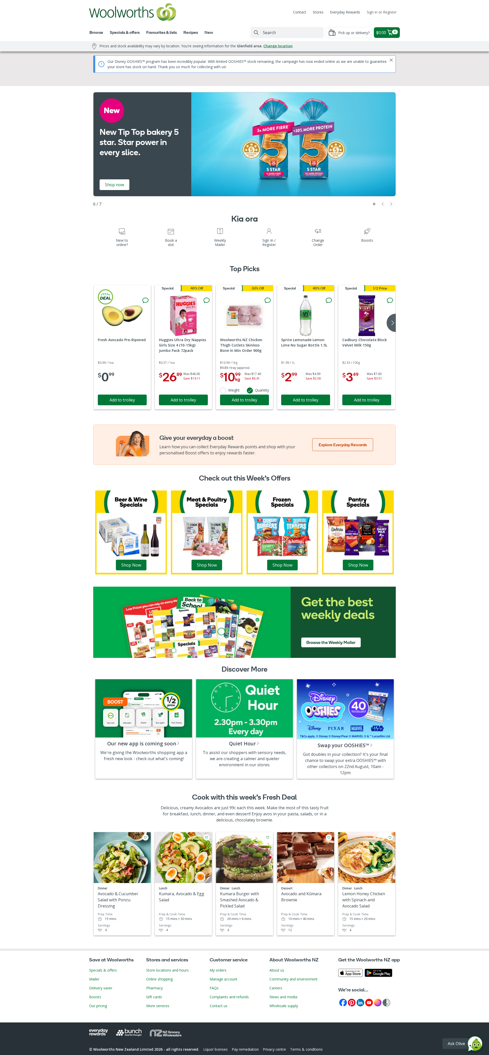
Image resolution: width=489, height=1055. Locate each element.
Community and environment (293, 979)
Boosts (95, 996)
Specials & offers (103, 970)
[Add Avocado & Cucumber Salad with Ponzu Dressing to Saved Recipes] (145, 837)
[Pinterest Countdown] (352, 1002)
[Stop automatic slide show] (374, 204)
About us (276, 970)
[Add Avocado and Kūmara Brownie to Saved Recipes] (328, 837)
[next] (391, 323)
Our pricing (98, 1005)
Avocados (204, 808)
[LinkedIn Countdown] (360, 1002)
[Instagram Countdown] (378, 1002)
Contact (299, 12)
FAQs (214, 988)
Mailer (94, 979)
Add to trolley (122, 400)
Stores (318, 12)
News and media (283, 996)
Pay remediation (245, 1049)
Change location (278, 46)
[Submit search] (256, 32)
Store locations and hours (167, 970)
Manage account (223, 979)
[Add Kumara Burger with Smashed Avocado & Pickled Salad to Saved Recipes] (267, 837)
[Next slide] (391, 204)
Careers (275, 988)
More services (157, 1005)
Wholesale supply (283, 1005)
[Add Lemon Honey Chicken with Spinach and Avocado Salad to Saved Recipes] (390, 837)
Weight (234, 390)
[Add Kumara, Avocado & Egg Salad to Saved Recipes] (206, 837)
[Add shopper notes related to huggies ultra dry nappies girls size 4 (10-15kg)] (206, 300)
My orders (218, 970)
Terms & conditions (306, 1049)
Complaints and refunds (229, 996)
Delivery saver (100, 988)
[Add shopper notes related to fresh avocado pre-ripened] (145, 300)
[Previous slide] (382, 204)
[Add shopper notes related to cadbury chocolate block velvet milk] (390, 300)
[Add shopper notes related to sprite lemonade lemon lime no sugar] (328, 300)
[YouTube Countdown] (369, 1002)
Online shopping (159, 979)
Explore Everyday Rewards (343, 444)
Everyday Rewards (345, 12)
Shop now (114, 184)
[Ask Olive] (475, 1045)
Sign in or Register (382, 12)
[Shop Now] (131, 532)
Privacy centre (274, 1049)
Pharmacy (154, 988)
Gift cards (154, 996)
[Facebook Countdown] (343, 1002)
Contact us (218, 1005)
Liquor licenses (215, 1049)
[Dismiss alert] (391, 60)
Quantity (262, 390)
